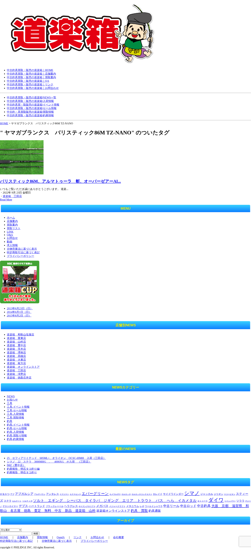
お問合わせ (97, 537)
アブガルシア (24, 494)
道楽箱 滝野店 (16, 374)
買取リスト (13, 228)
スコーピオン (229, 494)
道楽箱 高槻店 (16, 356)
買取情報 (42, 537)
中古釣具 (204, 506)
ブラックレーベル (55, 506)
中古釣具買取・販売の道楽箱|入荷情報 (30, 101)
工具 (9, 403)
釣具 (9, 421)
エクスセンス (75, 494)
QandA (61, 537)
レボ (142, 506)
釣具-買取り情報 (17, 435)
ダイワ (216, 500)
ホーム (11, 217)
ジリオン (218, 494)
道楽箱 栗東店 (16, 338)
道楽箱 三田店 (12, 196)
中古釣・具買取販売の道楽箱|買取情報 (30, 111)
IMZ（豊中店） (16, 465)
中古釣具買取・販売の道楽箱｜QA (28, 80)
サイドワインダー (173, 494)
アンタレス (52, 493)
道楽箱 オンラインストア (23, 366)
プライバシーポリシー (20, 256)
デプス (23, 506)
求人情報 (12, 245)
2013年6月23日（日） (20, 308)
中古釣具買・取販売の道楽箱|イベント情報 (33, 104)
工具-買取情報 (15, 417)
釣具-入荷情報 (15, 431)
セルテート (17, 501)
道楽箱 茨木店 (16, 348)
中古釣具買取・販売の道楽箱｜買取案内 (31, 77)
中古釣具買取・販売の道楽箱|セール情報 (32, 108)
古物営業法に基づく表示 (22, 248)
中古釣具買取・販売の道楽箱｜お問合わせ (33, 88)
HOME (4, 123)
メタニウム (132, 506)
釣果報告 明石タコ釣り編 (23, 468)
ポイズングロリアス (87, 506)
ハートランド (37, 506)
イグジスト (64, 494)
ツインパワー (230, 501)
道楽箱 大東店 (16, 359)
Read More (6, 199)
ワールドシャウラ (154, 506)
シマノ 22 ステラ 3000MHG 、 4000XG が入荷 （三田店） (49, 461)
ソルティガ (27, 501)
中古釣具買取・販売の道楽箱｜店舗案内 (31, 73)
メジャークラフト (117, 506)
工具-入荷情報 (15, 414)
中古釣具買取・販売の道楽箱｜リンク (30, 84)
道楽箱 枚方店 (16, 363)
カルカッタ (126, 494)
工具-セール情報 (17, 410)
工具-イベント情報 (18, 406)
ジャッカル (206, 494)
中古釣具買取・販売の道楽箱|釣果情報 (30, 115)
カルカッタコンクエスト (141, 494)
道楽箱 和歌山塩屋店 (20, 334)
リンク (77, 537)
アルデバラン (39, 494)
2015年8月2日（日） (19, 315)
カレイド (157, 494)
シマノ (192, 493)
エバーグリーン (95, 493)
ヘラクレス (71, 506)
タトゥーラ (202, 501)
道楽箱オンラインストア (113, 510)
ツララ (240, 500)
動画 (9, 241)
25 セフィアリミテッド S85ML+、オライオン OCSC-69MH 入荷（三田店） (56, 458)
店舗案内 (12, 221)
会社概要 (118, 537)
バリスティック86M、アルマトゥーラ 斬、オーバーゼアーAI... (60, 181)
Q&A (10, 234)
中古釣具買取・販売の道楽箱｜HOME (30, 70)
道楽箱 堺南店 (16, 352)
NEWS (11, 396)
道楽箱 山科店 (16, 341)
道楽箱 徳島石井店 (19, 377)
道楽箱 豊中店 (16, 345)
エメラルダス (115, 494)
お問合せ (12, 238)
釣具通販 (155, 510)
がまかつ (5, 494)
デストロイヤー (10, 506)
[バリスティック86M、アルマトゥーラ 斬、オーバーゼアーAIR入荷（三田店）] (22, 173)
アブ (12, 494)
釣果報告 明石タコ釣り (22, 472)
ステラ (7, 500)
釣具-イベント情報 (18, 424)
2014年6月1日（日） (19, 312)
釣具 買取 (139, 510)
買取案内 (12, 224)
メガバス (102, 506)
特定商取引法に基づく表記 (23, 252)
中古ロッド (188, 506)
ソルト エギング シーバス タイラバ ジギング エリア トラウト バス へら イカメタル (115, 500)
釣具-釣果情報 (15, 439)
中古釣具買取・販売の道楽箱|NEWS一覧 (31, 97)
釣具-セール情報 (17, 428)
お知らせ (12, 399)
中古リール (171, 506)
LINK (10, 231)
